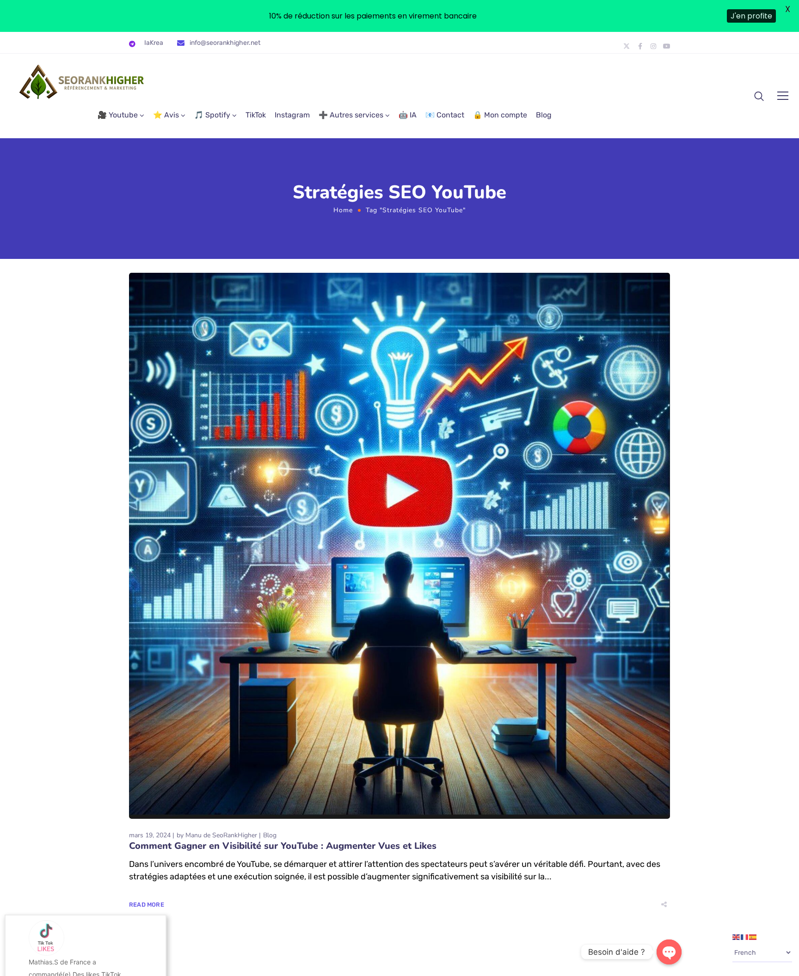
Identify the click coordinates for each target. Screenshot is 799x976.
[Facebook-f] (640, 46)
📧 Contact (444, 114)
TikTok (256, 114)
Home (343, 210)
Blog (544, 114)
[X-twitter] (626, 46)
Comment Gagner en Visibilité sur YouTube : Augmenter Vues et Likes (282, 846)
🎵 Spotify (212, 114)
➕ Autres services (351, 114)
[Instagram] (653, 46)
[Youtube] (667, 46)
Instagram (292, 114)
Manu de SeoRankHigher (221, 835)
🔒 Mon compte (500, 114)
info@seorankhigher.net (225, 43)
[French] (745, 937)
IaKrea (153, 43)
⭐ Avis (166, 114)
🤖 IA (408, 114)
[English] (736, 937)
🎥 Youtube (118, 114)
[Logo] (82, 82)
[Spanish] (753, 937)
